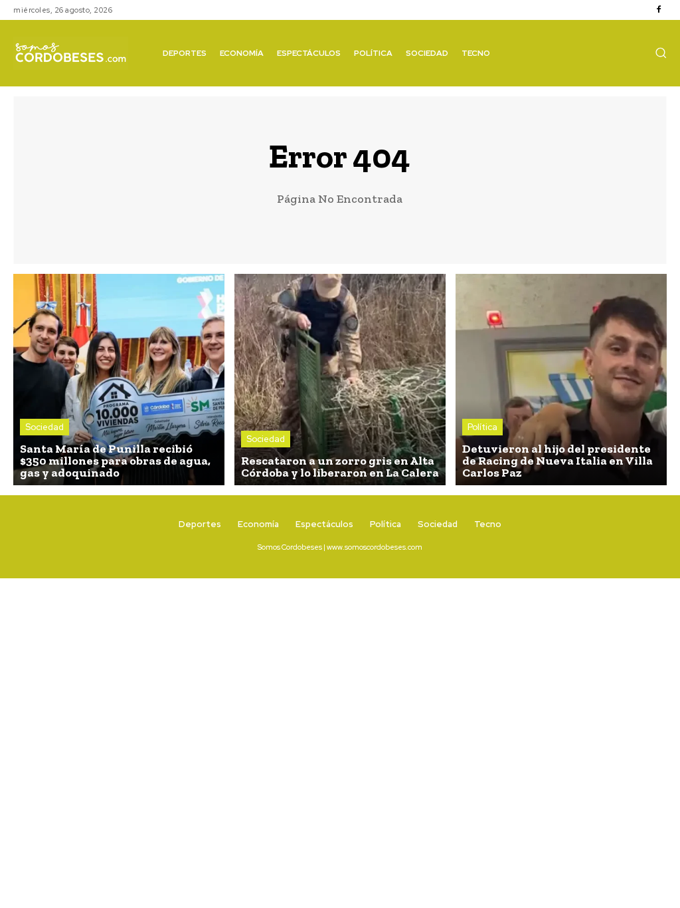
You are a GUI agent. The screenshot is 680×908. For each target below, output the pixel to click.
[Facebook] (659, 10)
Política (482, 427)
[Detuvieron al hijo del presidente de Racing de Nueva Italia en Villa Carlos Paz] (561, 379)
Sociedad (44, 427)
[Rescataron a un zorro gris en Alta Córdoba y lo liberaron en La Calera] (340, 379)
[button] (661, 52)
